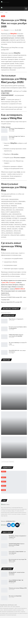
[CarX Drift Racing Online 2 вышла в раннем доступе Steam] (4, 545)
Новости (4, 471)
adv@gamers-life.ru (10, 521)
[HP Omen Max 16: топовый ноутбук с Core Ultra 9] (4, 574)
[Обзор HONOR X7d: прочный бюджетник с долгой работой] (14, 374)
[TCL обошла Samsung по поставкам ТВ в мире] (4, 344)
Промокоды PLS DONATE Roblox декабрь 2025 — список (13, 297)
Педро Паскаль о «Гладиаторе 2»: (16, 319)
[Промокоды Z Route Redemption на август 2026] (4, 130)
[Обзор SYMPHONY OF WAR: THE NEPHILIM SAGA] (4, 582)
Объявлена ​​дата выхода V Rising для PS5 (18, 588)
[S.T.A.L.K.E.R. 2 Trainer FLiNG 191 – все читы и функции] (4, 553)
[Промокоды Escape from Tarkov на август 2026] (4, 138)
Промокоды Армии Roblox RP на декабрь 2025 (11, 302)
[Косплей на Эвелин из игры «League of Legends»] (14, 447)
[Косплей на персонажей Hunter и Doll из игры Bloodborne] (4, 328)
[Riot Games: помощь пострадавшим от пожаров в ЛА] (4, 537)
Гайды (3, 16)
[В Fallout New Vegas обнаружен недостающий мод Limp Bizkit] (4, 336)
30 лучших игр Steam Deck (15, 596)
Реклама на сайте (13, 604)
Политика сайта (6, 604)
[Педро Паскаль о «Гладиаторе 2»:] (4, 321)
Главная (1, 604)
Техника (3, 490)
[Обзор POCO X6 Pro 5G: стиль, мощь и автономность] (4, 352)
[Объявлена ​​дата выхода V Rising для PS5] (4, 590)
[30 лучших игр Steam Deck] (4, 598)
